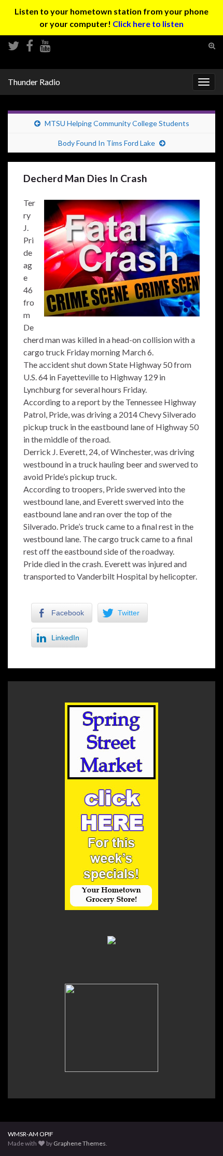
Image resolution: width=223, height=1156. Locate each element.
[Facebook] (29, 43)
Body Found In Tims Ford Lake (106, 143)
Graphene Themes (79, 1143)
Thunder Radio (34, 82)
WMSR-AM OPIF (30, 1134)
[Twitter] (13, 43)
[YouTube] (45, 43)
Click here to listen (148, 24)
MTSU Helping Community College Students (117, 123)
